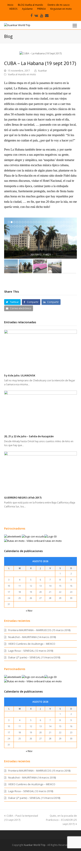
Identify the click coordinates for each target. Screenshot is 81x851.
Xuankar (42, 70)
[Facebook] (31, 15)
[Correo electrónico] (47, 15)
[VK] (36, 15)
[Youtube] (41, 15)
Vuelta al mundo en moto (22, 74)
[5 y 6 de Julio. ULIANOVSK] (40, 350)
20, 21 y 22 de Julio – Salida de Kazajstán (29, 436)
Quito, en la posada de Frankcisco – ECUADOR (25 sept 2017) (61, 820)
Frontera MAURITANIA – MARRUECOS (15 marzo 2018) (39, 630)
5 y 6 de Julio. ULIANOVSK (19, 375)
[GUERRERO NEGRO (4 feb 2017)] (40, 472)
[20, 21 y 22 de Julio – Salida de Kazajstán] (40, 411)
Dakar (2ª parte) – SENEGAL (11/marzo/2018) (34, 657)
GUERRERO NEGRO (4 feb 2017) (22, 497)
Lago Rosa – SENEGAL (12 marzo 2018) (30, 650)
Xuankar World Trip (34, 845)
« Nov (29, 610)
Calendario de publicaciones (23, 551)
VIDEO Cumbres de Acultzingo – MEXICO (31, 644)
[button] (75, 25)
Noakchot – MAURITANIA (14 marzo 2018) (32, 637)
